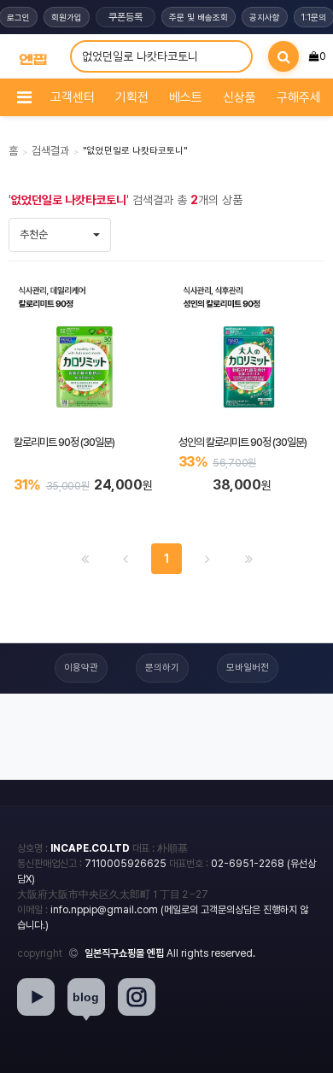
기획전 (132, 97)
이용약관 (81, 667)
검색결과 (50, 150)
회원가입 (66, 17)
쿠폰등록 (125, 17)
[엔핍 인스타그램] (136, 997)
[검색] (283, 56)
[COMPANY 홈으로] (32, 57)
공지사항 (264, 17)
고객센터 (72, 97)
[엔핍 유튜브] (36, 997)
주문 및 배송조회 (198, 17)
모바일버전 (247, 667)
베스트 (185, 97)
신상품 (239, 97)
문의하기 (162, 667)
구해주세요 (304, 97)
